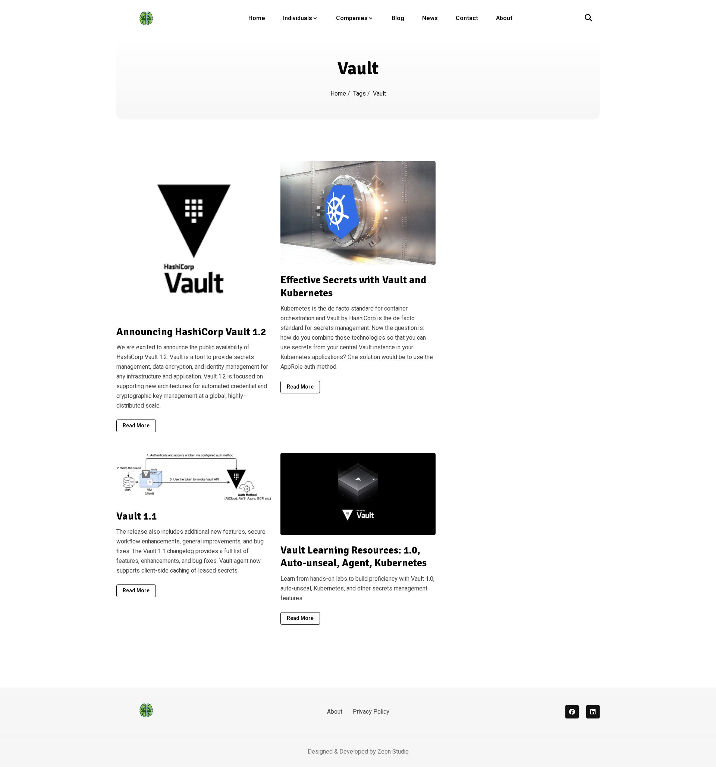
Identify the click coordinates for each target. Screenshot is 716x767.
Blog (398, 18)
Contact (467, 18)
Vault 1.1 (136, 516)
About (504, 18)
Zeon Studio (393, 751)
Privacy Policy (371, 711)
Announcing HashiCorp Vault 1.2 (191, 331)
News (430, 18)
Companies (352, 18)
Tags (360, 93)
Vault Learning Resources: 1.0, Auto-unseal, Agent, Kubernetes (353, 557)
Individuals (297, 18)
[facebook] (572, 711)
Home (256, 18)
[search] (588, 18)
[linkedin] (593, 711)
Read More (136, 426)
